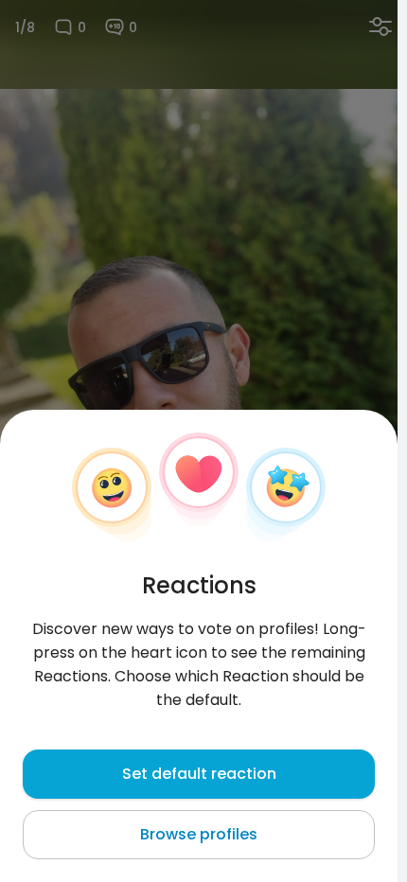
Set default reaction (199, 774)
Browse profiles (198, 834)
